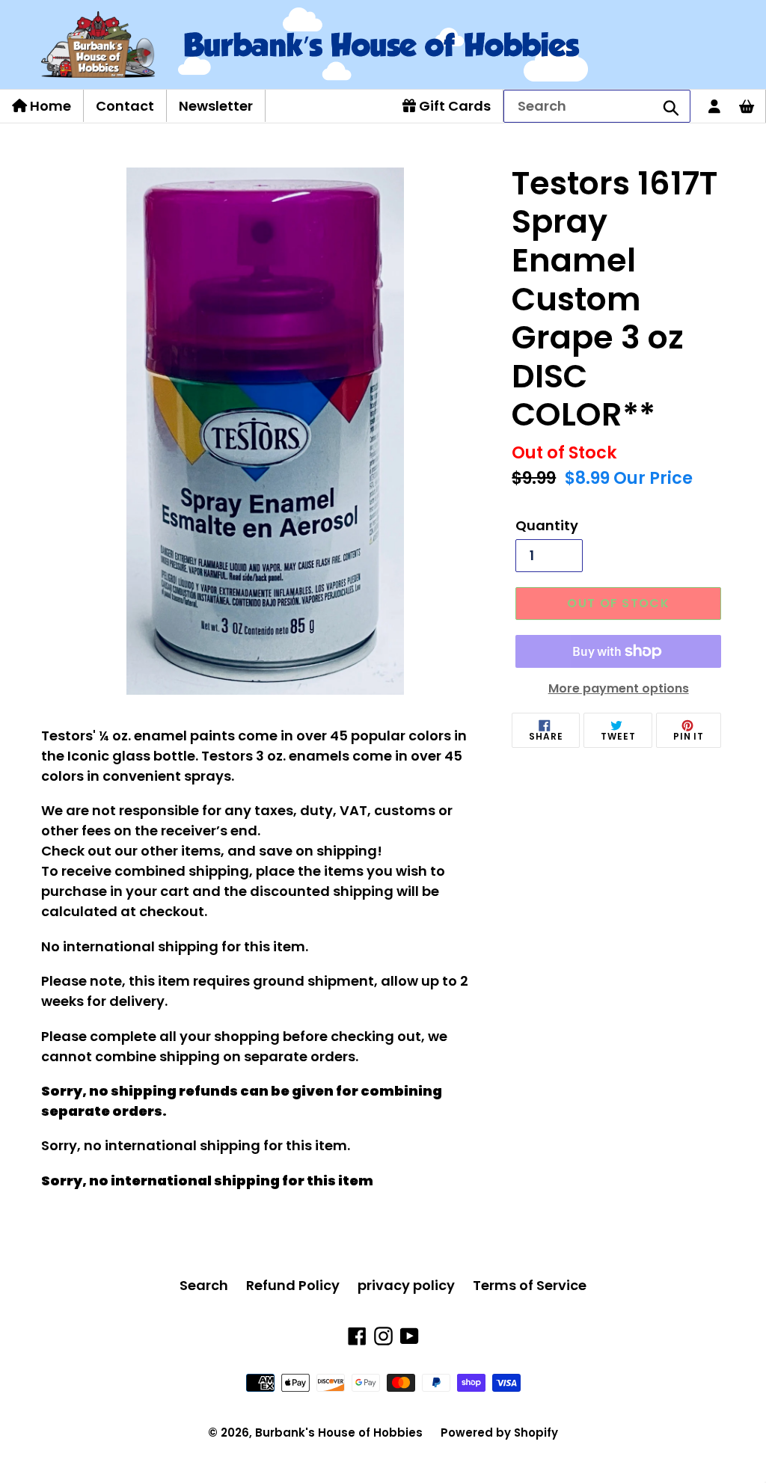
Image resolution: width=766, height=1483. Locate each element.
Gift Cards (453, 105)
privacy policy (406, 1285)
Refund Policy (293, 1285)
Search (204, 1285)
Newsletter (216, 105)
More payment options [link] (618, 688)
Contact (125, 105)
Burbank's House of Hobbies (339, 1432)
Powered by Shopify (499, 1432)
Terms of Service (529, 1285)
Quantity (546, 525)
